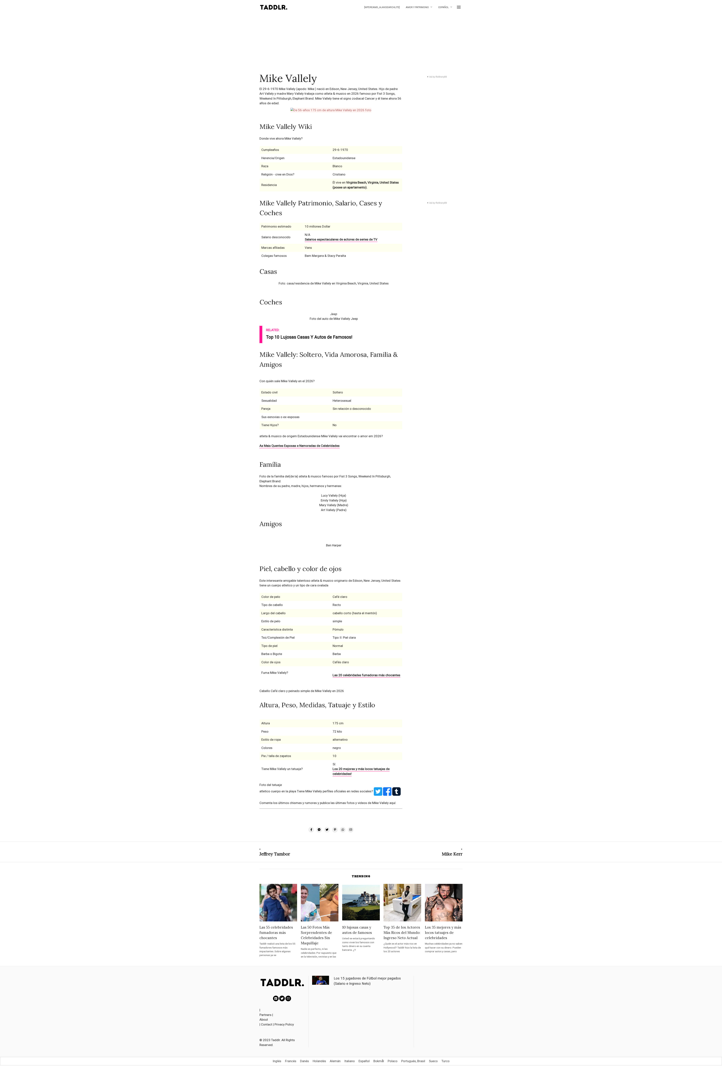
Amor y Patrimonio (417, 7)
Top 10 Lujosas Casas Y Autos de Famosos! (309, 337)
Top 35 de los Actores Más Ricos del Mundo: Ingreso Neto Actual (402, 932)
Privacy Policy (284, 1024)
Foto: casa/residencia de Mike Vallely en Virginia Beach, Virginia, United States (334, 283)
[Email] (288, 998)
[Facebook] (276, 998)
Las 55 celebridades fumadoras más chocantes (276, 932)
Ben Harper (333, 545)
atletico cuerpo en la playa (278, 791)
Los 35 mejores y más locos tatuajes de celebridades (443, 932)
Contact (266, 1024)
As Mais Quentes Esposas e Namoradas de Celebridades (299, 446)
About (263, 1019)
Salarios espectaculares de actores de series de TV (341, 239)
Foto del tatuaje (270, 785)
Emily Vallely (329, 500)
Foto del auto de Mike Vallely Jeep (334, 319)
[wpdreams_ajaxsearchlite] (382, 7)
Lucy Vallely (329, 495)
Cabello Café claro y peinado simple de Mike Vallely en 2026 (301, 691)
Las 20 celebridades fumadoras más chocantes (366, 675)
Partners (265, 1015)
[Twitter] (282, 998)
